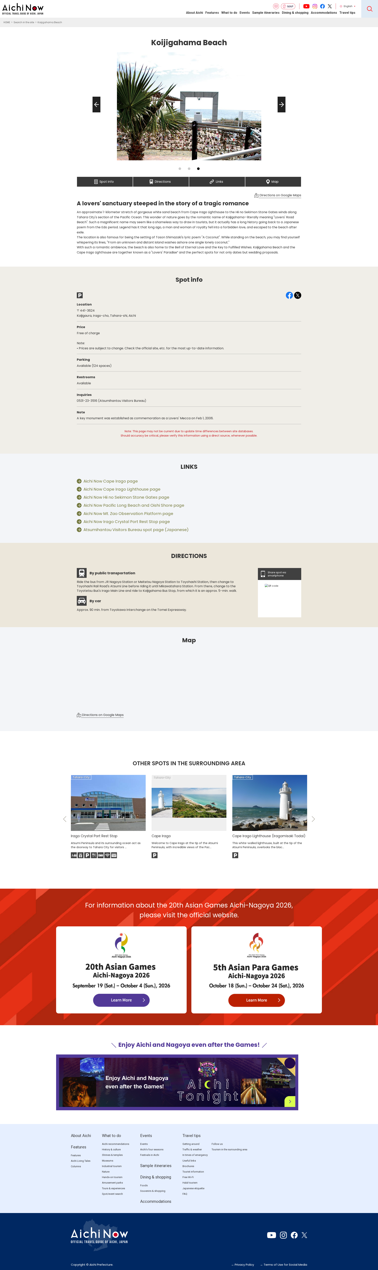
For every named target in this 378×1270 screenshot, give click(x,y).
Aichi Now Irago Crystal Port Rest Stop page (126, 521)
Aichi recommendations (115, 1143)
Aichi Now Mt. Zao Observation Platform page (128, 513)
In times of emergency (195, 1154)
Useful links (189, 1160)
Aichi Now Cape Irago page (110, 481)
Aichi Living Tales (80, 1160)
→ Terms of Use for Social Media (283, 1265)
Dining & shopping (295, 13)
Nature (105, 1171)
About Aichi (194, 13)
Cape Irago (161, 836)
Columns (76, 1166)
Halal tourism (190, 1182)
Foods (144, 1185)
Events (245, 13)
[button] (95, 112)
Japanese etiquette (193, 1188)
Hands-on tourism (112, 1177)
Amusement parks (112, 1182)
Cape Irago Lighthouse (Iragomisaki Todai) (268, 836)
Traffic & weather (192, 1149)
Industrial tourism (112, 1166)
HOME (7, 22)
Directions (163, 180)
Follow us (217, 1143)
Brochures (188, 1166)
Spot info (106, 180)
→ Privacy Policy (242, 1265)
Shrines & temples (112, 1154)
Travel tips (347, 13)
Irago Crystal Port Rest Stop (94, 836)
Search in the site (24, 22)
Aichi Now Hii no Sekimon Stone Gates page (126, 497)
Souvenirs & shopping (152, 1190)
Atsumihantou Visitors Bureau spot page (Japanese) (136, 529)
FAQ (185, 1193)
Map (275, 180)
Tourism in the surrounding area (229, 1149)
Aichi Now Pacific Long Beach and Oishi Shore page (133, 505)
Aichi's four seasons (151, 1149)
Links (219, 180)
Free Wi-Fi (188, 1177)
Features (212, 13)
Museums (107, 1160)
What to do (229, 13)
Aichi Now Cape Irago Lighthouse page (121, 489)
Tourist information (193, 1171)
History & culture (111, 1149)
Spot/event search (112, 1193)
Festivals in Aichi (149, 1154)
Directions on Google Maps (280, 195)
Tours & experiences (113, 1188)
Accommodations (324, 13)
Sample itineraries (266, 13)
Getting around (191, 1143)
